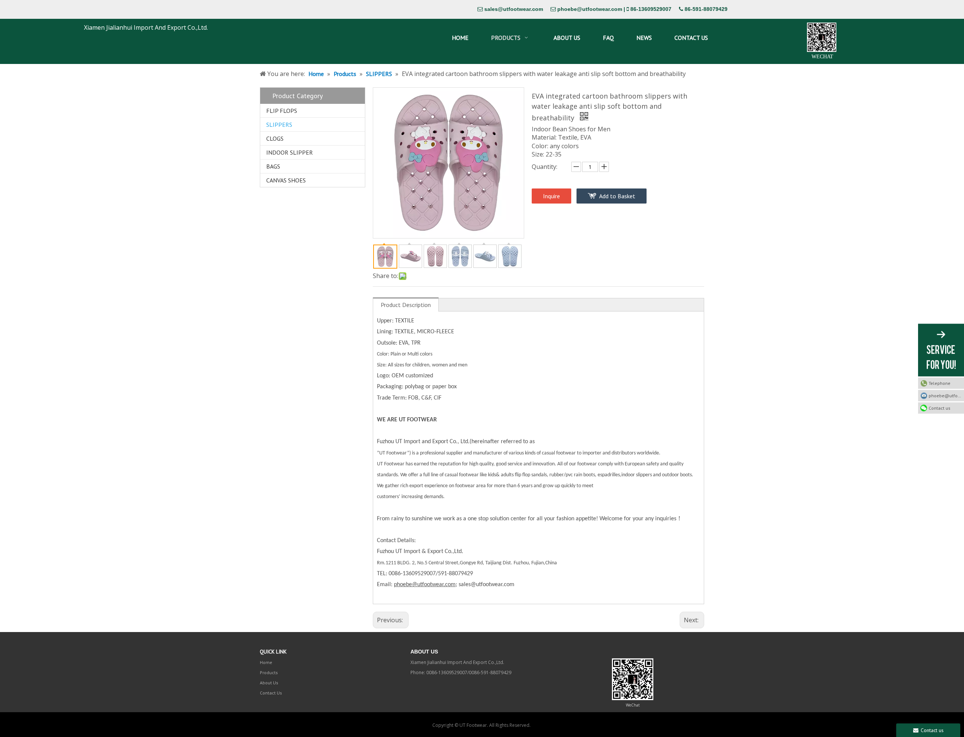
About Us (269, 682)
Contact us (939, 407)
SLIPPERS (279, 124)
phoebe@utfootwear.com (589, 9)
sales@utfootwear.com (513, 9)
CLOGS (275, 138)
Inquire (551, 196)
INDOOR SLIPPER (289, 152)
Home (266, 662)
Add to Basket (617, 196)
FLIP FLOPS (281, 110)
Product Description (406, 304)
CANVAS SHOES (286, 180)
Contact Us (271, 693)
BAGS (273, 166)
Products (269, 672)
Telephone (939, 383)
